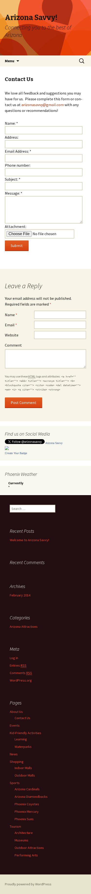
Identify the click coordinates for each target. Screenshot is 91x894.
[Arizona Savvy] (7, 448)
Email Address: (18, 151)
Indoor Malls (23, 768)
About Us (16, 712)
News (14, 754)
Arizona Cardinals (27, 789)
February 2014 (20, 595)
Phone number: (17, 165)
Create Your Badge (16, 453)
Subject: (12, 179)
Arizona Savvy (54, 443)
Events (15, 725)
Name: (11, 123)
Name (11, 314)
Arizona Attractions (24, 626)
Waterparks (23, 746)
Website (11, 335)
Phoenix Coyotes (27, 804)
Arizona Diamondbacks (31, 796)
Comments (21, 673)
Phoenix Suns (24, 819)
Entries (18, 665)
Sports (15, 783)
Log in (14, 658)
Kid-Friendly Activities (25, 733)
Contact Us (22, 718)
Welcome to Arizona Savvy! (29, 540)
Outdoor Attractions (29, 848)
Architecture (24, 833)
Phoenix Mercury (27, 811)
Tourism (15, 826)
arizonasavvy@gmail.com (42, 104)
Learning (21, 739)
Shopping (17, 761)
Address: (11, 137)
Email (11, 324)
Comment (13, 345)
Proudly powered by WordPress (28, 884)
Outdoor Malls (25, 775)
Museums (21, 840)
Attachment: (15, 226)
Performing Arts (26, 855)
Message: (13, 193)
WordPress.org (21, 680)
